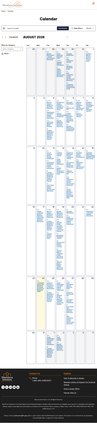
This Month (13, 37)
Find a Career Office (71, 389)
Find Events (62, 28)
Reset (6, 54)
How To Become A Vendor (74, 378)
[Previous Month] (2, 37)
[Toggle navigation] (93, 3)
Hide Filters (78, 28)
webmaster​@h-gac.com (22, 415)
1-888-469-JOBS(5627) (41, 380)
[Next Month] (5, 37)
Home (3, 11)
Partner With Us (70, 393)
